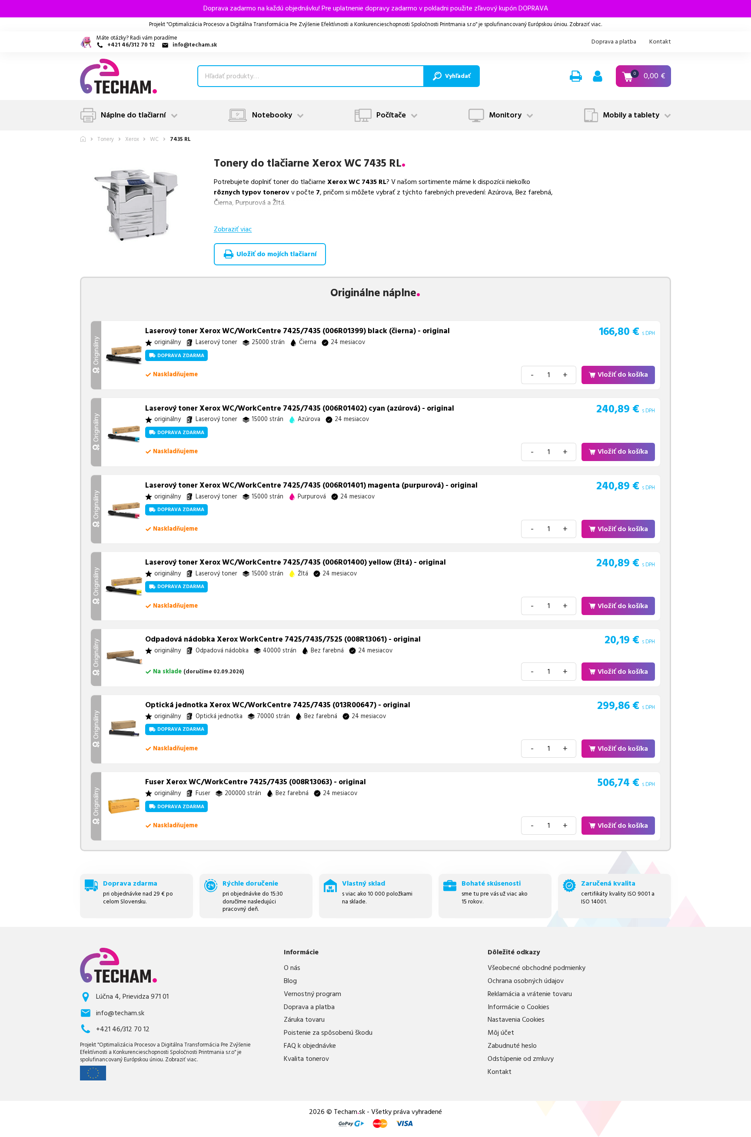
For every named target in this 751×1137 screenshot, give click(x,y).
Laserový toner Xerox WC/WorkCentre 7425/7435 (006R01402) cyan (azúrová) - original (299, 408)
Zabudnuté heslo (512, 1045)
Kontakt (660, 42)
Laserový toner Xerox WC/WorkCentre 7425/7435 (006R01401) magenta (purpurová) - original (311, 485)
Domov (83, 139)
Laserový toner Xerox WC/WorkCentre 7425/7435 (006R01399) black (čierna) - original (297, 331)
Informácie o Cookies (518, 1007)
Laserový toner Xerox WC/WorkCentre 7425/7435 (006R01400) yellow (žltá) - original (295, 562)
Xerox (132, 139)
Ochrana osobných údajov (526, 981)
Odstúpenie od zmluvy (521, 1058)
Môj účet (501, 1032)
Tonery (105, 139)
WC (154, 139)
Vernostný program (312, 994)
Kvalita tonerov (306, 1058)
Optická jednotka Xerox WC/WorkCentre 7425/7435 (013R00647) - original (277, 705)
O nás (292, 968)
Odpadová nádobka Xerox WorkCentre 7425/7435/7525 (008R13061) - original (283, 639)
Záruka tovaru (304, 1019)
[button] (575, 76)
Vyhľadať (457, 76)
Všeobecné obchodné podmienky (536, 968)
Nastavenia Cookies (516, 1019)
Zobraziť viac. (585, 24)
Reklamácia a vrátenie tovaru (530, 994)
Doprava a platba (613, 42)
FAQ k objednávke (310, 1045)
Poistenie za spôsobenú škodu (328, 1032)
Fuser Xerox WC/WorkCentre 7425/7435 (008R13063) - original (255, 782)
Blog (290, 981)
